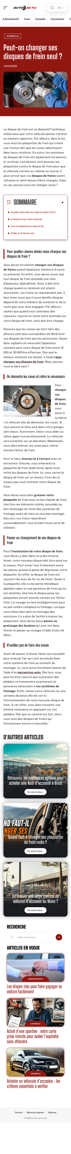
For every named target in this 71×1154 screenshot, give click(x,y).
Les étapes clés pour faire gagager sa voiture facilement (34, 989)
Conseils (13, 36)
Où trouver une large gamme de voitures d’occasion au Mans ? (35, 898)
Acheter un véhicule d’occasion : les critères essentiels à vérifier (33, 1083)
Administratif (35, 979)
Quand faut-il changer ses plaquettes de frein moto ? (35, 839)
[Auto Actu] (24, 7)
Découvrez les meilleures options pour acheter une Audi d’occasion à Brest (36, 780)
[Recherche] (52, 7)
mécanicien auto (29, 672)
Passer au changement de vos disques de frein (27, 226)
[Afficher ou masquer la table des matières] (50, 203)
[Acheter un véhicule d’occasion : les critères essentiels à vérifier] (35, 1062)
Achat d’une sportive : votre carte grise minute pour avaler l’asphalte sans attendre (32, 1036)
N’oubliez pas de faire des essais (22, 233)
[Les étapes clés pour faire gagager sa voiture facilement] (35, 967)
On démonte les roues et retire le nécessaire (26, 219)
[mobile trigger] (6, 7)
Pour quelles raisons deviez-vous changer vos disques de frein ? (33, 212)
